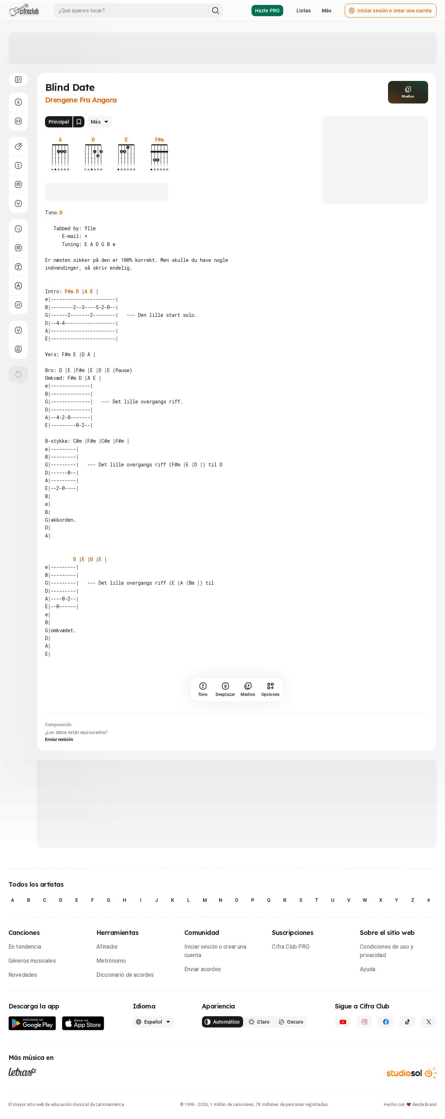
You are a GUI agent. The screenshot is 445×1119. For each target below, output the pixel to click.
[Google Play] (32, 1023)
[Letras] (22, 1071)
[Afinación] (18, 203)
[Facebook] (386, 1021)
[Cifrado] (18, 285)
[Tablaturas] (18, 228)
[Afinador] (18, 330)
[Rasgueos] (18, 304)
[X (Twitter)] (429, 1021)
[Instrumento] (18, 146)
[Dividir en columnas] (18, 121)
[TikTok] (407, 1021)
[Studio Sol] (412, 1073)
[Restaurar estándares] (18, 374)
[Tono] (18, 165)
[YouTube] (343, 1021)
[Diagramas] (18, 247)
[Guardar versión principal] (78, 121)
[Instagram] (364, 1021)
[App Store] (83, 1023)
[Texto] (18, 266)
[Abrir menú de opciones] (18, 80)
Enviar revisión (59, 739)
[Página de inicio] (24, 10)
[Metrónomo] (18, 349)
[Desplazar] (18, 102)
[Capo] (18, 184)
